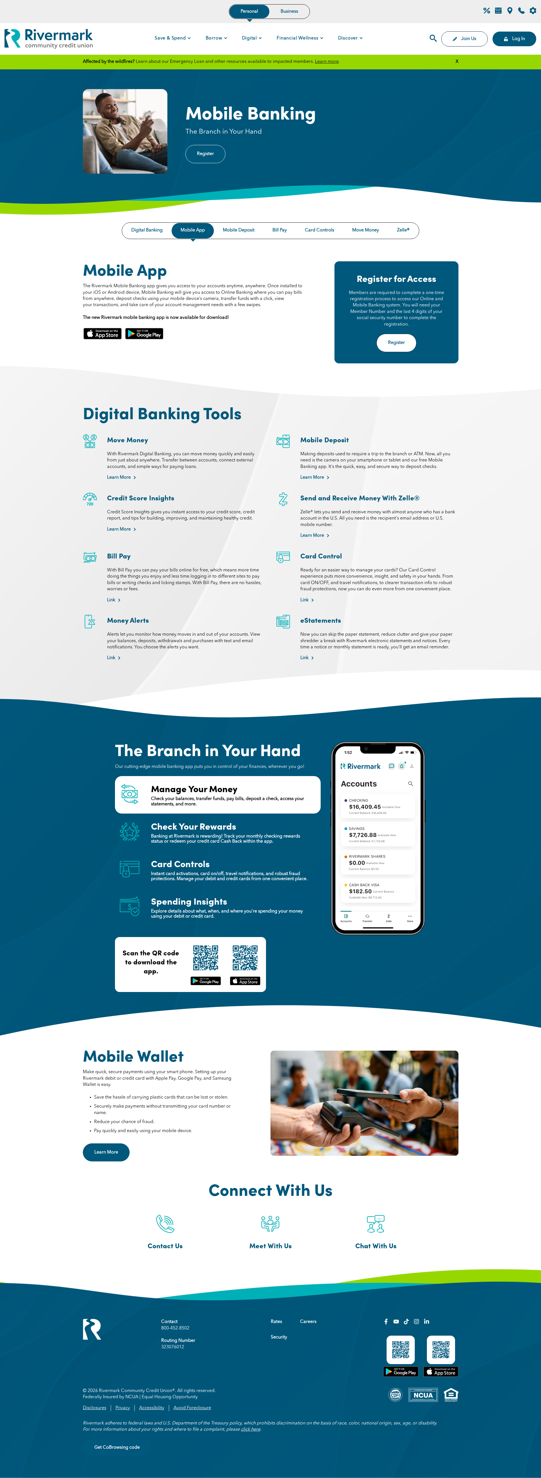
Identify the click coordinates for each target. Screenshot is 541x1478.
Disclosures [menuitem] (94, 1408)
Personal (249, 11)
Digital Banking (147, 230)
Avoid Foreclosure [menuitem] (192, 1408)
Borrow (214, 38)
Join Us (468, 39)
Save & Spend (170, 38)
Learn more (327, 61)
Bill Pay (279, 230)
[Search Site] (433, 39)
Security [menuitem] (279, 1337)
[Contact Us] (521, 13)
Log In (518, 39)
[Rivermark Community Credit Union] (49, 40)
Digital (249, 38)
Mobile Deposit (238, 230)
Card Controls (319, 230)
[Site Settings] (532, 11)
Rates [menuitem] (276, 1322)
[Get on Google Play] (400, 1375)
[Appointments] (498, 13)
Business (289, 11)
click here (250, 1429)
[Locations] (509, 13)
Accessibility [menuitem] (151, 1408)
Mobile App (193, 230)
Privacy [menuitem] (123, 1408)
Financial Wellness (297, 38)
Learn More (119, 477)
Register (205, 154)
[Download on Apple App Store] (441, 1375)
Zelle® (403, 230)
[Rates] (486, 13)
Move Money (365, 230)
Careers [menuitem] (308, 1322)
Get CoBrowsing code (117, 1447)
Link (111, 600)
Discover (348, 38)
